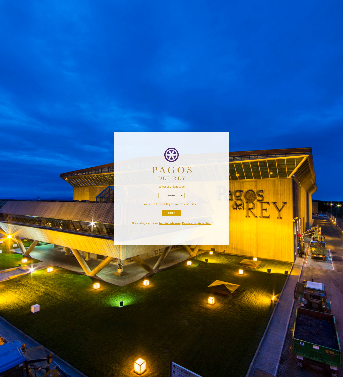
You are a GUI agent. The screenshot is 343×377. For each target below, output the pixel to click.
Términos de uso (169, 223)
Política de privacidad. (196, 223)
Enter (171, 213)
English (171, 195)
